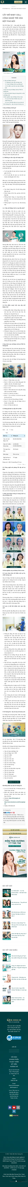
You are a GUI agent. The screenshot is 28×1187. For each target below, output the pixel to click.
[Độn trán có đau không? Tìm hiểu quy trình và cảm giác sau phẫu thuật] (7, 928)
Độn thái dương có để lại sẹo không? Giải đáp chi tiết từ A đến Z (19, 914)
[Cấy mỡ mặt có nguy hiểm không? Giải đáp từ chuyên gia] (7, 993)
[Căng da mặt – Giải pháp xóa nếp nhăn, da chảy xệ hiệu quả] (7, 982)
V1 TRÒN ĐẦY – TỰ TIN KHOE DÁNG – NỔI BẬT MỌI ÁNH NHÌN (19, 892)
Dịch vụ (5, 435)
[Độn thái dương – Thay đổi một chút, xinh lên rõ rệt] (7, 907)
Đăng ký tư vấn (14, 782)
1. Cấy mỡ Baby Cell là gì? (9, 80)
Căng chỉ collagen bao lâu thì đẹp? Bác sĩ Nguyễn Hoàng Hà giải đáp (19, 967)
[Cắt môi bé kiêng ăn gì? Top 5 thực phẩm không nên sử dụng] (7, 961)
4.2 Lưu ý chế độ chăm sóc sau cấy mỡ (14, 102)
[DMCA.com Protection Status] (14, 1116)
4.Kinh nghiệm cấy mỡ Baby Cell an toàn (13, 97)
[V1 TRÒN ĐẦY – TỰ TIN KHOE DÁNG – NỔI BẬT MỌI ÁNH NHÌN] (7, 896)
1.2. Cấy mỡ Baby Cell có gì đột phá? (14, 84)
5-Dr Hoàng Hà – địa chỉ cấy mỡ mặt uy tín (13, 104)
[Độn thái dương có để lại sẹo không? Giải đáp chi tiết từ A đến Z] (7, 918)
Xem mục (8, 429)
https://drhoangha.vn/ (14, 798)
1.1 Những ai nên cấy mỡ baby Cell (13, 82)
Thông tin (15, 435)
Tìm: (7, 432)
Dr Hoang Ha (7, 810)
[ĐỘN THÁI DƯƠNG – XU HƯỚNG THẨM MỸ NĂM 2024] (7, 1003)
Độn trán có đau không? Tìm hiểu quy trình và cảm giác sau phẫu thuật (19, 924)
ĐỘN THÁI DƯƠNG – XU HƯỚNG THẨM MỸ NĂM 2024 (18, 999)
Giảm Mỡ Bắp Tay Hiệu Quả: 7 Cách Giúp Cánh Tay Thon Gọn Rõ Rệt (19, 935)
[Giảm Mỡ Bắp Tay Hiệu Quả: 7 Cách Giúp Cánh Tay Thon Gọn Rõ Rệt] (7, 939)
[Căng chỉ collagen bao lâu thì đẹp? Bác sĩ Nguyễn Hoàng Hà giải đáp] (7, 971)
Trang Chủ (13, 6)
